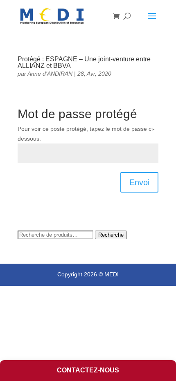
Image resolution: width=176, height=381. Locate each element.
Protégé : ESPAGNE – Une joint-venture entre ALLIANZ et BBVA (84, 62)
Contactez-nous (88, 370)
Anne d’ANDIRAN (49, 73)
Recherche (111, 235)
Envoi (139, 182)
